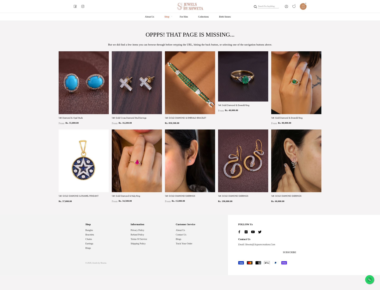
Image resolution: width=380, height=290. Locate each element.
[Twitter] (260, 232)
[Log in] (286, 6)
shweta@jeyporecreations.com (260, 244)
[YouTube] (253, 232)
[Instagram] (246, 232)
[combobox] (268, 6)
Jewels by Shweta (99, 263)
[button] (303, 6)
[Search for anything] (266, 6)
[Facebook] (240, 232)
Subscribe (289, 252)
